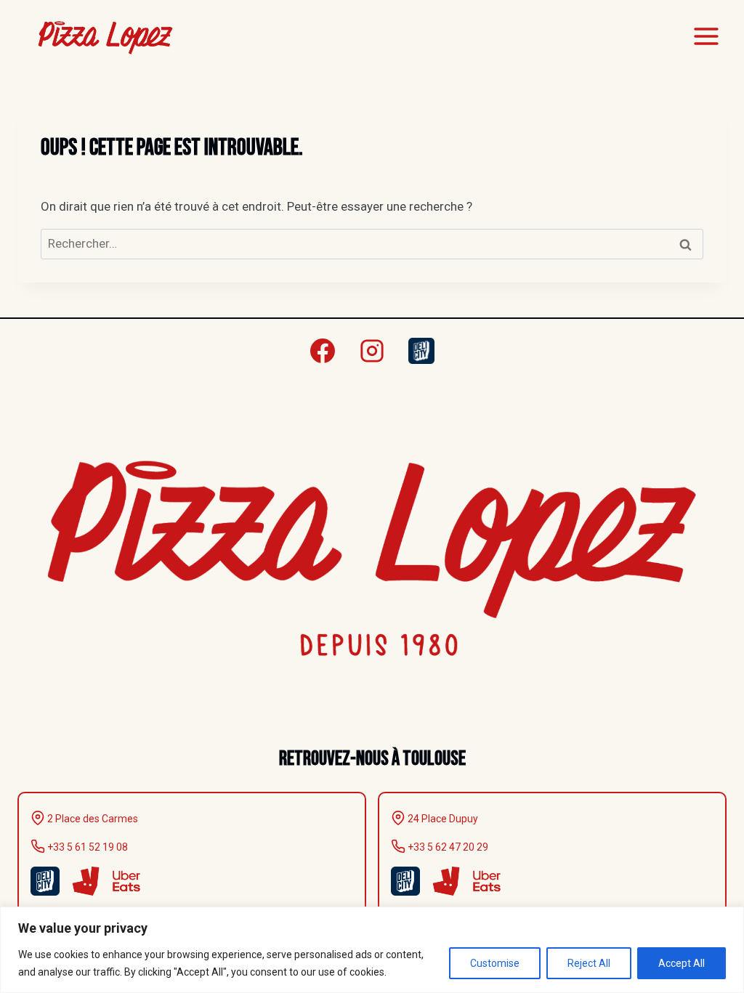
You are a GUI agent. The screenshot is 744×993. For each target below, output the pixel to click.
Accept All (681, 963)
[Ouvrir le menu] (706, 35)
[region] (372, 950)
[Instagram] (372, 351)
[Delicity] (421, 351)
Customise (494, 963)
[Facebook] (322, 351)
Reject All (588, 963)
